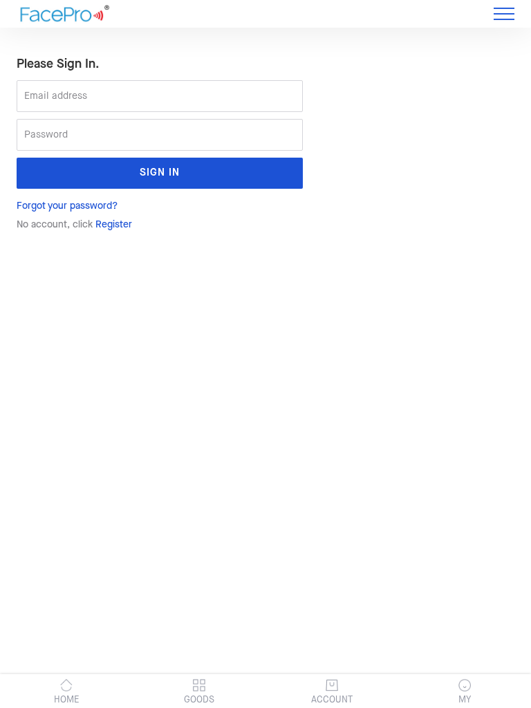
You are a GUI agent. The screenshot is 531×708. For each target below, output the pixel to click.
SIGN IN (160, 173)
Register (113, 225)
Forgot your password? (67, 206)
